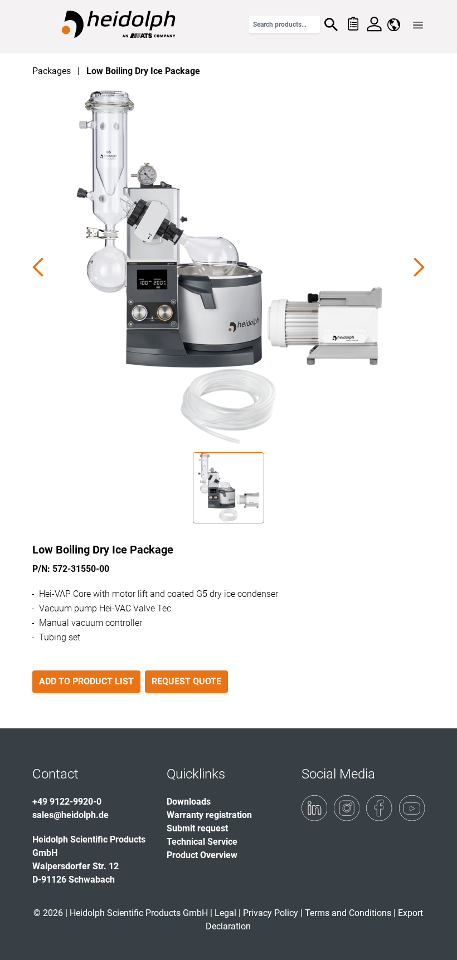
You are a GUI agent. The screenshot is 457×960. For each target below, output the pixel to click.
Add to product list (86, 681)
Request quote (186, 681)
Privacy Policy (270, 913)
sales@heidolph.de (70, 815)
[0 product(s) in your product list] (352, 24)
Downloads (189, 801)
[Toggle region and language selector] (393, 24)
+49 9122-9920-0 (66, 801)
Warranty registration (209, 815)
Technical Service (202, 841)
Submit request (197, 828)
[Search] (331, 24)
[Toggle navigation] (418, 25)
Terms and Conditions (348, 913)
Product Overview (202, 855)
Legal (225, 913)
